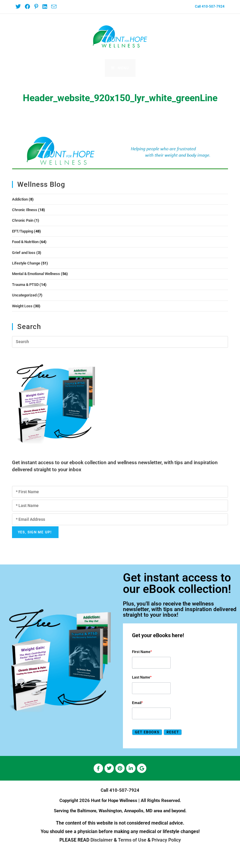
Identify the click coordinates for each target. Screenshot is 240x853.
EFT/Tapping (22, 231)
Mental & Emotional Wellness (36, 274)
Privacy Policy (166, 840)
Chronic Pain (22, 220)
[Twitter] (109, 768)
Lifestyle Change (26, 263)
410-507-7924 (124, 790)
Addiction (20, 199)
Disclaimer (101, 840)
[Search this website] (120, 341)
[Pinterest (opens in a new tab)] (36, 7)
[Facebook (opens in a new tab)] (27, 7)
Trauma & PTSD (25, 284)
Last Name (142, 677)
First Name (142, 652)
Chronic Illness (24, 210)
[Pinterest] (120, 768)
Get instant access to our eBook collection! (177, 583)
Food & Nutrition (25, 242)
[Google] (141, 768)
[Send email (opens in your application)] (53, 7)
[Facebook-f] (98, 768)
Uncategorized (24, 295)
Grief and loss (23, 252)
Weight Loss (22, 306)
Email (137, 703)
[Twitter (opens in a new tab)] (19, 7)
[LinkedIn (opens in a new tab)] (44, 7)
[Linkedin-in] (131, 768)
